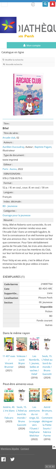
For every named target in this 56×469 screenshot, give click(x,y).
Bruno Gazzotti (47, 372)
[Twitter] (12, 459)
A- (47, 466)
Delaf (34, 374)
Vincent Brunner (8, 365)
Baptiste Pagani (43, 146)
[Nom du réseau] (9, 25)
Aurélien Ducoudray (13, 146)
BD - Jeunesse (10, 206)
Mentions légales (10, 448)
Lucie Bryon (21, 361)
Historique (32, 4)
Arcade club (9, 137)
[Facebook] (3, 459)
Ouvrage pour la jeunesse (16, 215)
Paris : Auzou (10, 169)
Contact (25, 448)
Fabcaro (9, 417)
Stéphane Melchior (34, 433)
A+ (53, 466)
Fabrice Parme (47, 433)
